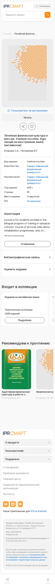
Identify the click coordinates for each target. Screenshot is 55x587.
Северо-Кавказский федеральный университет (37, 169)
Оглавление (27, 244)
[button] (27, 257)
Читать (27, 117)
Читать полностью (14, 235)
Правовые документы (16, 473)
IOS (33, 511)
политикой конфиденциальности (32, 557)
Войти (48, 583)
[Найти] (47, 15)
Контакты (8, 494)
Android (42, 511)
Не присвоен (33, 201)
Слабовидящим (44, 6)
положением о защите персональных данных (25, 560)
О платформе (10, 467)
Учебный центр (12, 478)
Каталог (8, 583)
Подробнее (24, 320)
